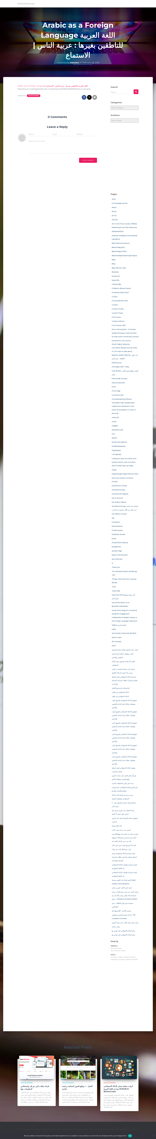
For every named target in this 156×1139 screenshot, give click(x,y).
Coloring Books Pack (120, 301)
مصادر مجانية (116, 927)
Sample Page (117, 551)
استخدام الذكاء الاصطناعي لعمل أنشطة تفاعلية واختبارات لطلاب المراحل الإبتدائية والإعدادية (125, 680)
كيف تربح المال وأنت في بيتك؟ (121, 849)
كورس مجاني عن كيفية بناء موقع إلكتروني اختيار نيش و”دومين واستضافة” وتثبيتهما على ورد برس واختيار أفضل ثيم (125, 837)
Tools (114, 587)
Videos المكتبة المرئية (119, 625)
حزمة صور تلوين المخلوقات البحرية (123, 783)
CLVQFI (114, 297)
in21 (113, 434)
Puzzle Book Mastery (120, 543)
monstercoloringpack (120, 494)
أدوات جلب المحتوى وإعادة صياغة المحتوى (125, 650)
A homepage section (120, 203)
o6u (113, 518)
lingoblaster (116, 450)
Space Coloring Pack (120, 555)
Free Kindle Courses (119, 379)
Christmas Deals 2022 (120, 292)
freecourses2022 (118, 383)
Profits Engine (117, 530)
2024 (114, 199)
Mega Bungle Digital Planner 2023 (125, 474)
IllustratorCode (117, 430)
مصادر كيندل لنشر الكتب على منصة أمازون (125, 923)
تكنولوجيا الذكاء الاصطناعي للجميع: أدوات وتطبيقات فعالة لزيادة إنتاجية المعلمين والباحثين (124, 704)
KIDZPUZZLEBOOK (119, 442)
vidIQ (114, 629)
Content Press (117, 313)
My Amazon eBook (119, 502)
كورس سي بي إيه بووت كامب (121, 830)
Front (114, 387)
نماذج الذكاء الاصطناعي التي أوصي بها (123, 931)
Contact (115, 305)
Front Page (116, 391)
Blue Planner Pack (119, 268)
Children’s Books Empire (121, 288)
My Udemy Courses (119, 514)
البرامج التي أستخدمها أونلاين (121, 688)
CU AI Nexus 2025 (119, 325)
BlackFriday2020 (118, 247)
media (114, 470)
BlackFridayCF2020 (119, 251)
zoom (114, 646)
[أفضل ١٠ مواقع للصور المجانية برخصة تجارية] (78, 1067)
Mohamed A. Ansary (119, 486)
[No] (153, 1136)
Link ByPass (116, 454)
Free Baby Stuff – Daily (120, 367)
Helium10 (115, 417)
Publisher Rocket (118, 534)
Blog (113, 260)
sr (112, 563)
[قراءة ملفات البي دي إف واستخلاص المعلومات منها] (36, 1067)
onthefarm (116, 522)
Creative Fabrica (118, 321)
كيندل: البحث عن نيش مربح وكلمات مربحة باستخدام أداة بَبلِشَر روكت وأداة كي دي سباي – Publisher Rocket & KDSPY (125, 895)
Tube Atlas (116, 591)
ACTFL (114, 216)
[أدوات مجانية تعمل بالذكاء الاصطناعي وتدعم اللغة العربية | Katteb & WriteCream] (119, 1067)
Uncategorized (33, 95)
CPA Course (116, 317)
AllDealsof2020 (118, 231)
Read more (44, 1102)
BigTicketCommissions (121, 243)
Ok (130, 1136)
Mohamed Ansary (118, 490)
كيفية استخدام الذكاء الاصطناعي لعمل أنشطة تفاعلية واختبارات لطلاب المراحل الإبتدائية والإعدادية (124, 857)
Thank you (116, 567)
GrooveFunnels (118, 395)
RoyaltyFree (116, 547)
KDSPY (114, 438)
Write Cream (117, 637)
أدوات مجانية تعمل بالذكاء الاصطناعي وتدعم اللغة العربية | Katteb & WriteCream (118, 1089)
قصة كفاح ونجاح (117, 826)
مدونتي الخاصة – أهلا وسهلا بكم (121, 911)
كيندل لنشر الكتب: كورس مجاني (122, 888)
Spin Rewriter (117, 559)
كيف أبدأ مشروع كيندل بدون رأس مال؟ (124, 845)
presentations (117, 526)
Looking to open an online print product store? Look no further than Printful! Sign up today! (124, 462)
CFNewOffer (116, 284)
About (114, 207)
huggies (115, 426)
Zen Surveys (116, 641)
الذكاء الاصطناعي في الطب (120, 692)
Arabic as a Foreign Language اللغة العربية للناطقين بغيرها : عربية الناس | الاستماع (53, 86)
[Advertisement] (125, 158)
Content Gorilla (117, 309)
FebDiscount (117, 363)
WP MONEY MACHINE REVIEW (124, 633)
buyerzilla (115, 280)
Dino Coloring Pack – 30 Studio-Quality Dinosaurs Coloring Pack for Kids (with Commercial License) (125, 333)
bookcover (116, 276)
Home (114, 422)
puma (114, 539)
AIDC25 (114, 220)
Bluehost (115, 272)
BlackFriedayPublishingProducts (124, 256)
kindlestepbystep (118, 446)
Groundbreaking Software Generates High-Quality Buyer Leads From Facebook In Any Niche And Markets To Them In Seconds (124, 406)
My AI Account (117, 498)
